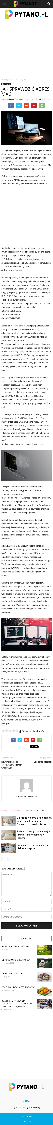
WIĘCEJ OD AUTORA (35, 810)
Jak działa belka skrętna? (15, 946)
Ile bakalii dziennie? (12, 973)
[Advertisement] (26, 48)
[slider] (9, 730)
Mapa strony (26, 1116)
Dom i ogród (6, 84)
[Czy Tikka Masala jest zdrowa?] (44, 991)
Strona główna (7, 79)
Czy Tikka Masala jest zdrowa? (18, 987)
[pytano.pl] (26, 14)
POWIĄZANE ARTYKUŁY (12, 810)
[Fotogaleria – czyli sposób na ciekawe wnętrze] (8, 848)
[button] (49, 4)
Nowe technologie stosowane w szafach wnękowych (11, 765)
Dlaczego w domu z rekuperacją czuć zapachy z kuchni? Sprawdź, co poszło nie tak (34, 821)
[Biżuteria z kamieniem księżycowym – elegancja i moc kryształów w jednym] (44, 1004)
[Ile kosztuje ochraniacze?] (44, 963)
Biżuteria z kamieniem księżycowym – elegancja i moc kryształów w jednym (18, 1003)
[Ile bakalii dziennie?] (44, 977)
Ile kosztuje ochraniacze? (15, 959)
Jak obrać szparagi (43, 762)
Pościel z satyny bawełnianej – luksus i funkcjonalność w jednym (33, 834)
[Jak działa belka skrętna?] (44, 950)
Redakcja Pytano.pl (15, 99)
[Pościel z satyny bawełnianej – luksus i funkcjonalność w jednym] (8, 835)
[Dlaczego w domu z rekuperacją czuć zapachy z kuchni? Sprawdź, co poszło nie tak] (8, 821)
